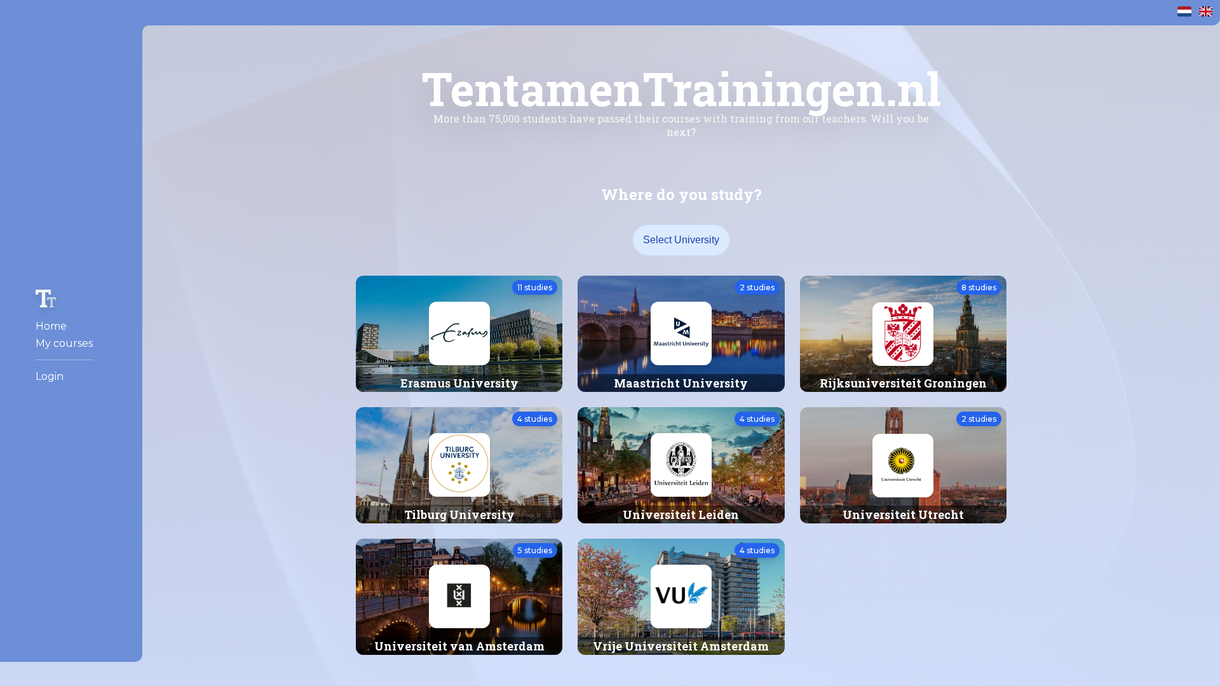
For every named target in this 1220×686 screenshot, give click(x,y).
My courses (64, 343)
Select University (681, 239)
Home (51, 326)
